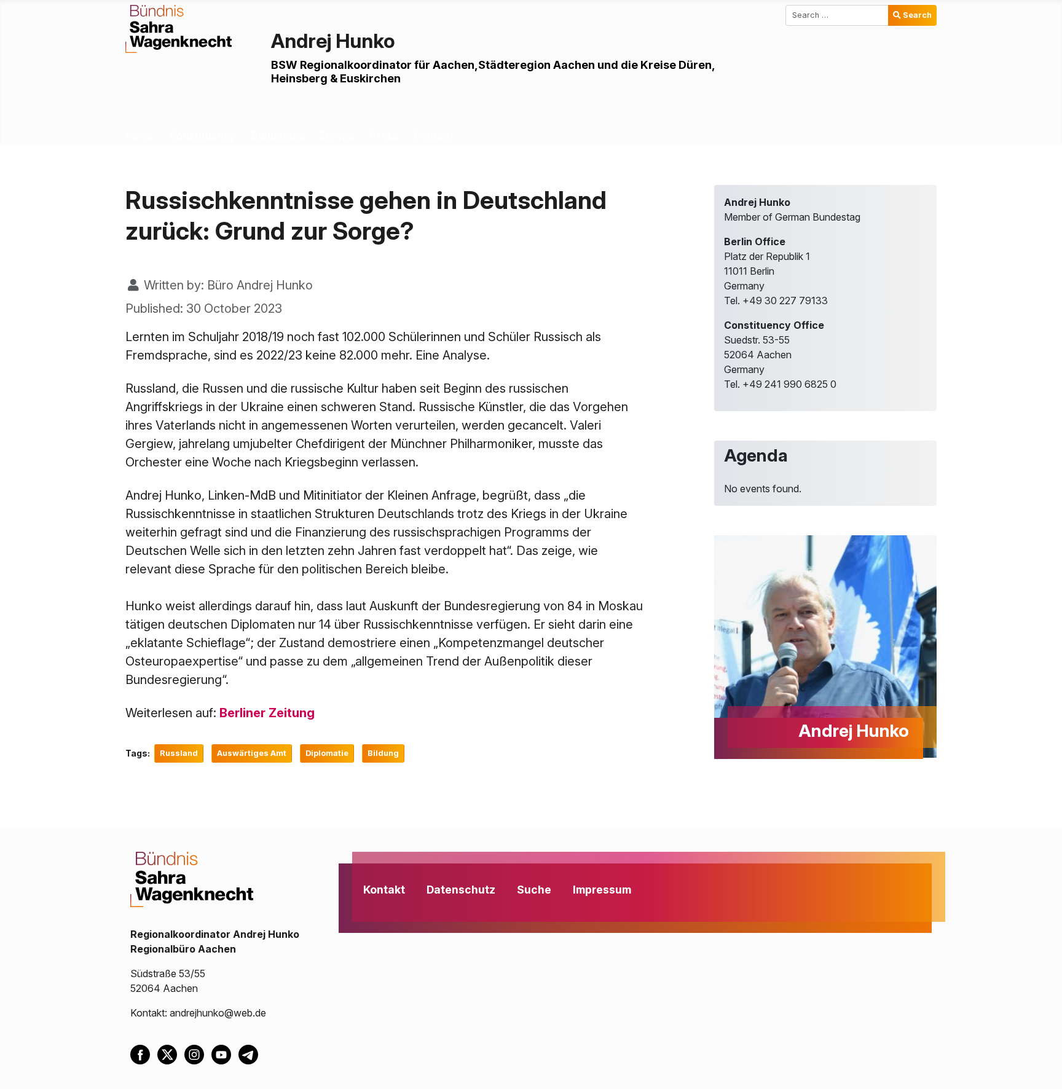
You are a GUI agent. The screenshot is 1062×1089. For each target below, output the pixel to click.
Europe (337, 135)
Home (139, 135)
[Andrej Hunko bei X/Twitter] (170, 1053)
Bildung (383, 753)
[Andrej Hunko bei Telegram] (250, 1053)
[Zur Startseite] (178, 28)
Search (917, 15)
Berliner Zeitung (267, 713)
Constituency (202, 135)
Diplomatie (326, 753)
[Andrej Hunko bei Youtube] (224, 1053)
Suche (534, 889)
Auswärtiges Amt (251, 753)
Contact (434, 135)
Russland (179, 753)
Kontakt (384, 889)
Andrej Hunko (333, 41)
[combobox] (837, 15)
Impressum (602, 889)
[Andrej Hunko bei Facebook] (143, 1053)
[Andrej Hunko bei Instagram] (197, 1053)
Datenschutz (461, 889)
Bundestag (278, 135)
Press (384, 135)
